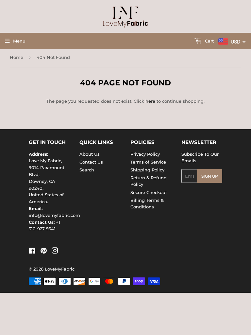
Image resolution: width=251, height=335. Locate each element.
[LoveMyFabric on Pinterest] (43, 251)
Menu (19, 41)
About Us (89, 154)
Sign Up (209, 176)
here (150, 101)
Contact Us (91, 162)
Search (86, 169)
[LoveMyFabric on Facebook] (32, 251)
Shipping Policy (147, 169)
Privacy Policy (145, 154)
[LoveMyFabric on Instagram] (55, 251)
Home (16, 57)
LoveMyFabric (60, 269)
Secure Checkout (148, 192)
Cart (209, 41)
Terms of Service (148, 162)
